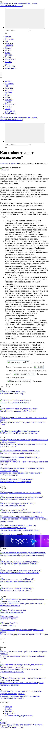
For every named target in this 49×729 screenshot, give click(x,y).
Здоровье (9, 46)
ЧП (6, 41)
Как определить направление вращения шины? (20, 493)
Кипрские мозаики (8, 619)
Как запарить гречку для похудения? (15, 590)
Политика (9, 39)
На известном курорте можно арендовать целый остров (24, 634)
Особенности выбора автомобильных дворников (21, 512)
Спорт (7, 64)
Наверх (3, 722)
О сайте (8, 709)
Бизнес (8, 37)
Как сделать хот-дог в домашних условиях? (18, 564)
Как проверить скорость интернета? (15, 482)
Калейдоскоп (10, 68)
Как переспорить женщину (11, 393)
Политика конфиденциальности (19, 716)
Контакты (9, 711)
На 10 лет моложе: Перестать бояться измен (18, 433)
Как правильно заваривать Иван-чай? (16, 581)
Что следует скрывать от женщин (14, 402)
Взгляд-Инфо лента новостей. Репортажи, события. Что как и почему (21, 726)
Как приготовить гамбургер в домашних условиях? (22, 555)
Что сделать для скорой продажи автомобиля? (19, 530)
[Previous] (1, 486)
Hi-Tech (8, 62)
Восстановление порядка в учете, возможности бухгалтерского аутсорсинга (20, 670)
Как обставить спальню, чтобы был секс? (17, 411)
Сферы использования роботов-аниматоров (18, 453)
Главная (8, 707)
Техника (8, 55)
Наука (7, 52)
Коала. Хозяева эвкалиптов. (12, 612)
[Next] (4, 486)
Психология (10, 59)
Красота (8, 48)
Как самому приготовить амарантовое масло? (19, 572)
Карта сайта (10, 713)
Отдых (8, 57)
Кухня (7, 50)
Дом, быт (9, 43)
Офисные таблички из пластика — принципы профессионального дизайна (20, 697)
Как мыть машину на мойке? (12, 506)
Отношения (10, 66)
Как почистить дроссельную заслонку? (16, 499)
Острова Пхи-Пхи (8, 625)
